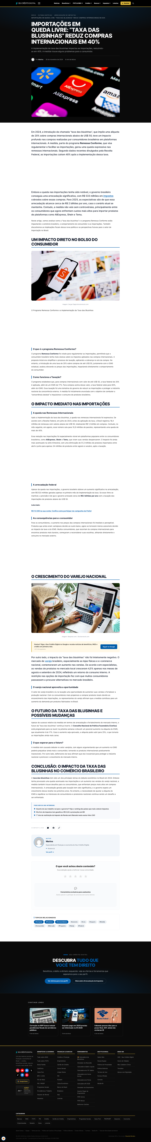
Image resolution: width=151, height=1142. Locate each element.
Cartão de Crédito (63, 1064)
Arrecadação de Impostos (65, 15)
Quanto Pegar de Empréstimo (82, 1092)
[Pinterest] (27, 1075)
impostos (108, 196)
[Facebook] (27, 1070)
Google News (24, 1081)
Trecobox (120, 1068)
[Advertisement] (75, 173)
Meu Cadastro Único (124, 1064)
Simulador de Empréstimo (85, 1087)
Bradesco (60, 1091)
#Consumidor (39, 926)
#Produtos (49, 922)
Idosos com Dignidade (125, 1072)
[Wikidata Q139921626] (41, 1136)
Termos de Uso (102, 1072)
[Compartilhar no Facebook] (53, 828)
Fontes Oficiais (102, 1076)
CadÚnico (40, 1068)
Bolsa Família (41, 1064)
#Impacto (92, 922)
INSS (26, 1119)
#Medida (102, 922)
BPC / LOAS (41, 1076)
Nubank (59, 1079)
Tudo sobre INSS (42, 1057)
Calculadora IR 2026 (83, 1083)
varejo (48, 661)
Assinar (126, 3)
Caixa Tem (40, 1072)
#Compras (38, 922)
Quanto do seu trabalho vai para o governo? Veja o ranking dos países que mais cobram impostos (72, 809)
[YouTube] (22, 1070)
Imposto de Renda (43, 1094)
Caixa (39, 1123)
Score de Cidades (123, 1061)
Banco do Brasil (62, 1087)
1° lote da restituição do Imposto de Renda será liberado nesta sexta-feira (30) (65, 815)
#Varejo (71, 926)
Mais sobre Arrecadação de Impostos (89, 981)
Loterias (115, 3)
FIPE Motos (81, 1101)
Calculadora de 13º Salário (85, 1070)
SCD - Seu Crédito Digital (126, 1057)
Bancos (96, 3)
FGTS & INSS (77, 3)
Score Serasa (61, 1068)
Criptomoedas (21, 1123)
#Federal (81, 926)
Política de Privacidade (104, 1064)
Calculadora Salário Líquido (85, 1066)
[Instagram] (18, 1070)
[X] (31, 1070)
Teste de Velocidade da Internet (109, 1130)
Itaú (58, 1094)
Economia (127, 1119)
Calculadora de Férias (84, 1080)
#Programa (62, 926)
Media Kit (100, 1083)
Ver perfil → (50, 852)
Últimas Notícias (45, 15)
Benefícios (65, 3)
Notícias (56, 3)
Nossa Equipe (101, 1061)
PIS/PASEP (107, 1119)
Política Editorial (102, 1068)
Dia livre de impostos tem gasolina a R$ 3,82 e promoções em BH (60, 812)
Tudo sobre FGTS (42, 1061)
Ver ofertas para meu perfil (58, 981)
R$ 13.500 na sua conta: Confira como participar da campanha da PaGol (61, 511)
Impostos (106, 3)
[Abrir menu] (39, 3)
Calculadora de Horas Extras (84, 1075)
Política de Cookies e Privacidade (51, 1130)
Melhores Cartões (83, 1104)
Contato (100, 1079)
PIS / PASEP (41, 1083)
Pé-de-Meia (41, 1079)
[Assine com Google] (75, 900)
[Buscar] (133, 3)
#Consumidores (62, 922)
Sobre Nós (100, 1057)
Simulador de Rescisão (84, 1063)
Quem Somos (20, 1130)
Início (33, 15)
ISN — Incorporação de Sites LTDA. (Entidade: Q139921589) (42, 1138)
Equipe (27, 1130)
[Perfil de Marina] (32, 59)
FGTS (33, 1119)
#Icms (83, 922)
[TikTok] (18, 1075)
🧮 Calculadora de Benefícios (83, 1058)
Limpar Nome (61, 1072)
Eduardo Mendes (130, 1136)
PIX (58, 1076)
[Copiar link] (59, 828)
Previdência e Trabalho (44, 1091)
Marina (40, 59)
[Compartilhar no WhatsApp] (48, 828)
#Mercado (51, 926)
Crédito (87, 3)
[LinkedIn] (22, 1075)
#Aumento (74, 922)
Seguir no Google (109, 647)
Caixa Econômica (62, 1083)
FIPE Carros (81, 1097)
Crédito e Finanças (63, 1057)
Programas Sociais (43, 1087)
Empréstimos (61, 1061)
